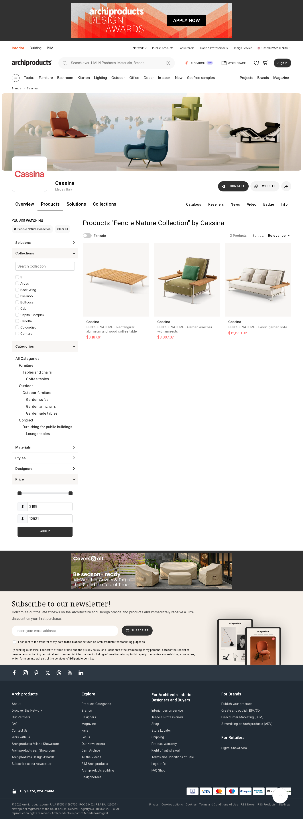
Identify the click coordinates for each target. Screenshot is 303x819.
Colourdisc (28, 327)
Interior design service (167, 710)
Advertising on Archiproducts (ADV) (247, 724)
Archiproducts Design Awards (33, 757)
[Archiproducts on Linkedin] (81, 672)
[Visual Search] (168, 62)
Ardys (24, 283)
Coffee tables (37, 379)
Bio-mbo (26, 296)
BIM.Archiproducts (95, 764)
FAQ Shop (159, 770)
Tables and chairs (37, 372)
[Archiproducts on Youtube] (70, 672)
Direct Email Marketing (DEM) (242, 717)
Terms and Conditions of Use (218, 804)
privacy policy (91, 650)
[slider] (20, 493)
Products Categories (96, 704)
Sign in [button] (282, 63)
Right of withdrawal (166, 750)
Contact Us (20, 730)
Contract (26, 420)
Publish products (162, 48)
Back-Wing (28, 290)
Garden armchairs (41, 406)
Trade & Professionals (214, 48)
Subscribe (140, 630)
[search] (64, 62)
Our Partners (21, 717)
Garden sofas (37, 399)
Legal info (159, 764)
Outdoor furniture (36, 392)
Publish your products (236, 704)
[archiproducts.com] (32, 63)
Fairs (85, 730)
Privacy (153, 804)
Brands (87, 710)
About (16, 704)
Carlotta (26, 321)
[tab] (146, 48)
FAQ (15, 724)
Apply (45, 531)
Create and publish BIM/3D (240, 710)
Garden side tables (41, 413)
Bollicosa (26, 302)
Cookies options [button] (172, 804)
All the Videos (91, 757)
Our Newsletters (93, 744)
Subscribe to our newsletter (31, 764)
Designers (89, 717)
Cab (23, 308)
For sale (100, 236)
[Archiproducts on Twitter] (48, 672)
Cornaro (26, 333)
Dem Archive (91, 750)
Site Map (284, 804)
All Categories (27, 358)
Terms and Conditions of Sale (173, 757)
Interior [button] (18, 48)
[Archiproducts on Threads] (59, 672)
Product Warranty (164, 744)
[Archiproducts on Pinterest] (36, 672)
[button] (140, 48)
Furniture (26, 365)
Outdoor (26, 386)
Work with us (21, 737)
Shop (155, 724)
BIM (50, 48)
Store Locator (161, 730)
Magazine (89, 724)
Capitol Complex (32, 315)
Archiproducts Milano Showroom (35, 744)
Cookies (191, 804)
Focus (86, 737)
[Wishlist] (256, 62)
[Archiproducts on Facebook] (16, 672)
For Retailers (187, 48)
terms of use (64, 650)
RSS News (248, 804)
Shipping (158, 737)
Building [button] (35, 48)
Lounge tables (38, 433)
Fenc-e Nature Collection (34, 229)
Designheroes (91, 777)
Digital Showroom (234, 748)
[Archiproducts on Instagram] (25, 672)
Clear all (62, 229)
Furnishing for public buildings (47, 427)
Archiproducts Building (98, 770)
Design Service (242, 48)
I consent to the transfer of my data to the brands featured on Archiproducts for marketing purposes (81, 642)
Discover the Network (27, 710)
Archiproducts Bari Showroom (33, 750)
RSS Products (266, 804)
